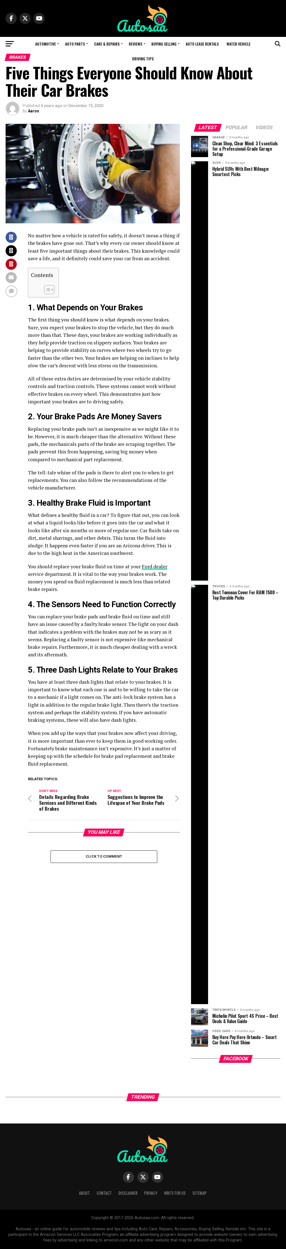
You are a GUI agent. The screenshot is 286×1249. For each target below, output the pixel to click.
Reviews (135, 44)
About (84, 1193)
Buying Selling (164, 44)
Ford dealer (154, 566)
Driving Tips (143, 58)
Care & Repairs (107, 44)
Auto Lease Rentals (202, 44)
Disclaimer (127, 1193)
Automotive (45, 44)
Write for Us (175, 1193)
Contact (104, 1193)
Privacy (150, 1193)
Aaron (33, 111)
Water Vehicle (239, 44)
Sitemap (199, 1193)
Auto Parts (75, 44)
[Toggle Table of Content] (46, 289)
